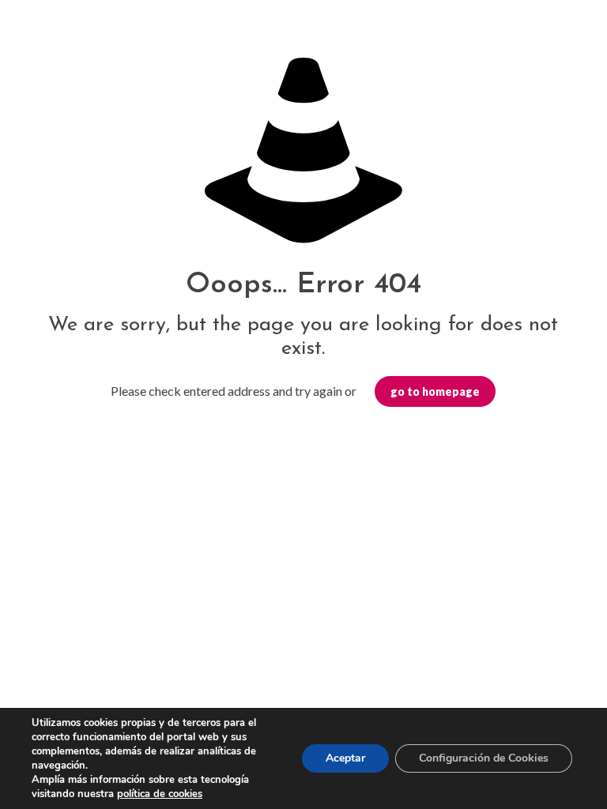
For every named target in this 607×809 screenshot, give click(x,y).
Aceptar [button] (345, 758)
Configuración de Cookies (484, 758)
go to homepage (435, 391)
